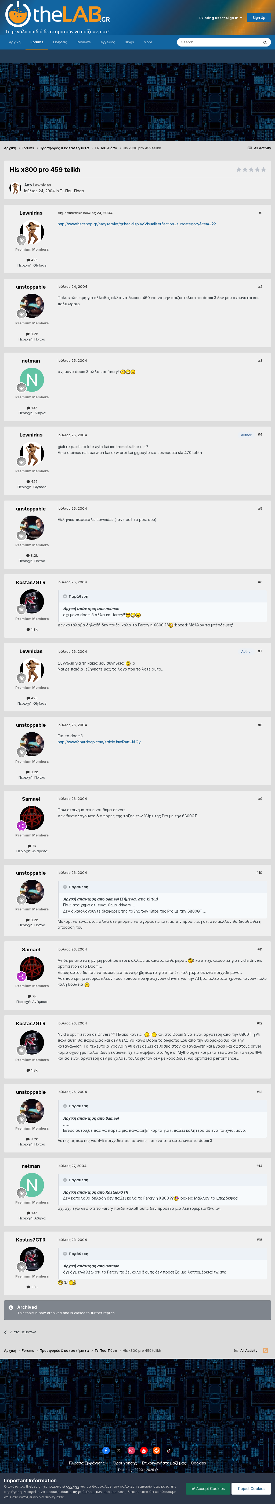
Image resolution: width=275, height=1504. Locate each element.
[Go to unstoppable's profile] (32, 306)
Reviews (84, 42)
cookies (72, 1486)
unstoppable (31, 287)
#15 (259, 1239)
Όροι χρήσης (125, 1463)
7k (33, 846)
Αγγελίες (107, 42)
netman (31, 361)
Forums (37, 42)
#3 (260, 360)
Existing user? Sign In (219, 18)
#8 (260, 725)
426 (34, 260)
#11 (260, 949)
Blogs (129, 42)
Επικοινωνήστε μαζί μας (164, 1463)
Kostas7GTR (31, 582)
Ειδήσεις (60, 42)
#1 (260, 213)
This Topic (243, 42)
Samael (31, 799)
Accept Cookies (210, 1488)
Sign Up (259, 17)
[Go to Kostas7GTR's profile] (32, 601)
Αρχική (15, 42)
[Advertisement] (137, 100)
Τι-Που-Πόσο (72, 191)
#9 (260, 798)
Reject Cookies (251, 1488)
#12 (259, 1023)
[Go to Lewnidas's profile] (15, 188)
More (148, 42)
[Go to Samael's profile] (32, 818)
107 (33, 408)
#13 (259, 1092)
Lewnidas (31, 213)
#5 (260, 508)
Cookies (198, 1463)
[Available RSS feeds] (265, 1350)
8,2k (34, 334)
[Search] (265, 42)
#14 (259, 1166)
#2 (260, 286)
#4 (260, 434)
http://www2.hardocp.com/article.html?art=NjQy (99, 742)
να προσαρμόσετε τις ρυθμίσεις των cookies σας (82, 1491)
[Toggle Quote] (65, 596)
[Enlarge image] (122, 371)
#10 (259, 872)
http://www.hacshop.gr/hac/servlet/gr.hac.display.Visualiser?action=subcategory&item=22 (137, 224)
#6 (260, 582)
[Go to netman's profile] (32, 380)
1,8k (34, 629)
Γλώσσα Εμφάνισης (87, 1463)
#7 (260, 651)
